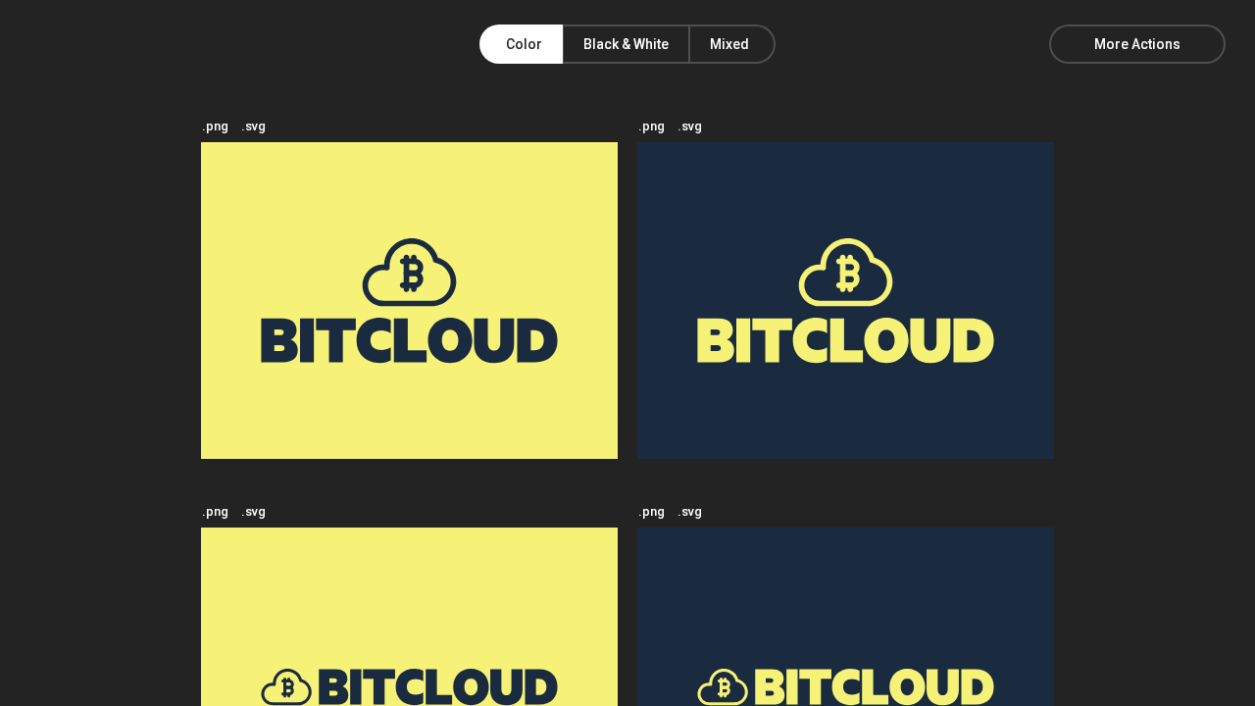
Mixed (729, 44)
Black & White (626, 44)
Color (524, 44)
